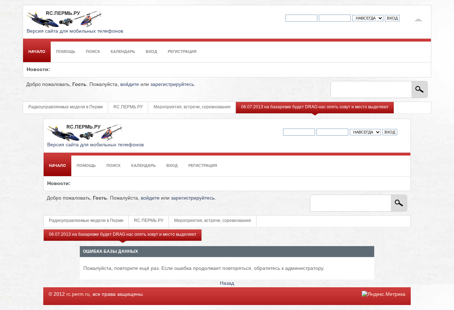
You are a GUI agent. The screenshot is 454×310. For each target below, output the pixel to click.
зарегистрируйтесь (172, 84)
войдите (129, 84)
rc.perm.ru (78, 294)
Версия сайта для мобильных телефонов (75, 31)
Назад (227, 283)
